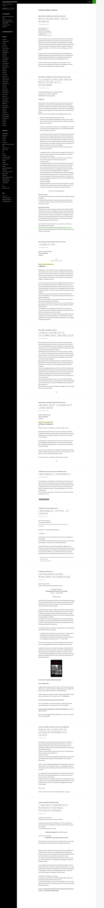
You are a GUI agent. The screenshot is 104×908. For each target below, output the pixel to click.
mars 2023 (4, 45)
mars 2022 (4, 56)
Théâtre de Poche (5, 180)
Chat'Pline (4, 136)
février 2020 (4, 61)
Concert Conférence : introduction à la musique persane (53, 807)
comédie (4, 138)
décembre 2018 (5, 77)
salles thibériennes (64, 727)
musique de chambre (6, 157)
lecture (3, 153)
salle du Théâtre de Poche (59, 471)
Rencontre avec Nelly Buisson (53, 20)
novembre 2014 (5, 116)
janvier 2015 (4, 112)
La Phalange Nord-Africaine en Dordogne (54, 575)
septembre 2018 (5, 83)
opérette (4, 160)
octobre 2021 (5, 59)
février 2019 (4, 74)
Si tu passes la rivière (6, 24)
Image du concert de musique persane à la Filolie (52, 732)
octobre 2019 (5, 65)
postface (54, 77)
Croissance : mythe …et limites (53, 512)
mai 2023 (4, 43)
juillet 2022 (4, 54)
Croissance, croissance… (55, 474)
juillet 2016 (4, 103)
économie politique (44, 499)
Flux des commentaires (6, 199)
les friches (4, 155)
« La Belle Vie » (47, 244)
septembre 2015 (5, 107)
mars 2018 (4, 87)
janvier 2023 (4, 46)
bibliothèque (41, 16)
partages (4, 162)
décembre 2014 (5, 114)
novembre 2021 (5, 57)
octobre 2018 (5, 81)
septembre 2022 (5, 52)
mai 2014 (4, 123)
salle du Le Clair (49, 471)
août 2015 (4, 109)
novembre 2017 (5, 92)
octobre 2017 (5, 94)
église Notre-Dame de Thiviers (8, 144)
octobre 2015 (5, 105)
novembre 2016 (5, 98)
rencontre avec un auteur (59, 16)
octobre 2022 (5, 50)
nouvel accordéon (6, 158)
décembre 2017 (5, 90)
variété (3, 186)
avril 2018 (4, 85)
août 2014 (4, 120)
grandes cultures (54, 727)
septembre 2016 (5, 101)
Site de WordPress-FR (6, 201)
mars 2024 (4, 39)
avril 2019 (4, 72)
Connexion (4, 195)
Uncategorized (5, 182)
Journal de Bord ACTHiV (9, 2)
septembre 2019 (5, 67)
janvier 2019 (4, 76)
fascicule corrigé (50, 95)
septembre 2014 (5, 118)
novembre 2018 (5, 79)
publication (4, 169)
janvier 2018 (4, 88)
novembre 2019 (5, 63)
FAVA (3, 146)
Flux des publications (6, 197)
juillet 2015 (4, 110)
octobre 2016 (5, 99)
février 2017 (4, 96)
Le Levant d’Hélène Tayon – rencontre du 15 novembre (56, 82)
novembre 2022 (5, 48)
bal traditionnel (5, 133)
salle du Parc (4, 175)
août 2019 (4, 68)
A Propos (89, 1)
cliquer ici (67, 791)
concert (40, 727)
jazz (3, 151)
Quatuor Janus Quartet (7, 19)
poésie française (5, 164)
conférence (49, 16)
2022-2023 (4, 26)
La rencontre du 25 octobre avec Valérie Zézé (56, 334)
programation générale (6, 168)
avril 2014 (4, 125)
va (2, 184)
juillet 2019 (4, 70)
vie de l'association (6, 188)
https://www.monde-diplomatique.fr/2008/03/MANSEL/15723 (55, 227)
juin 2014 (4, 121)
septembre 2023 (5, 41)
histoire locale (49, 571)
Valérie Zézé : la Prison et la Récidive (55, 406)
